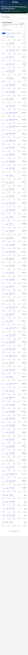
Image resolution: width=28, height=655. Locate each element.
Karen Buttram (12, 432)
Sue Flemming (12, 279)
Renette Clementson (13, 307)
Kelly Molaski (11, 36)
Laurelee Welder (12, 161)
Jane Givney (11, 300)
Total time (8, 33)
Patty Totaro (11, 487)
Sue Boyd (11, 376)
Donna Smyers (12, 63)
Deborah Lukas (12, 168)
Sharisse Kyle (11, 508)
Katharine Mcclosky (13, 355)
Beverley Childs (12, 105)
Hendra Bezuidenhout (13, 383)
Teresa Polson (12, 453)
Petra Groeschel (12, 341)
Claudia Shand (12, 439)
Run (24, 33)
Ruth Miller (11, 237)
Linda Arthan (11, 390)
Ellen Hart (11, 77)
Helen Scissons (12, 397)
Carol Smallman (12, 244)
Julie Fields (11, 216)
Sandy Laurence (12, 251)
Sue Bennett (11, 189)
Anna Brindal (11, 272)
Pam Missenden (12, 293)
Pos (3, 33)
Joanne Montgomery (13, 327)
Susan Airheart (12, 404)
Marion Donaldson (12, 133)
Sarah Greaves (12, 154)
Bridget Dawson (12, 84)
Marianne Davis (12, 418)
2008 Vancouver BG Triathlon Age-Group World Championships (14, 7)
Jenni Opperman (12, 515)
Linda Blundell (12, 147)
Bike (19, 33)
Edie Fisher (11, 56)
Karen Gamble (12, 286)
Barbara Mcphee (12, 348)
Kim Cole (11, 521)
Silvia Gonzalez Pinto (13, 119)
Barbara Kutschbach (13, 112)
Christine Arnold (12, 480)
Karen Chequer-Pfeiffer (14, 50)
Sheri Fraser (11, 43)
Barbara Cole (11, 258)
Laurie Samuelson (12, 334)
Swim (13, 33)
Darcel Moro (11, 195)
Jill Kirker (11, 223)
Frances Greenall (12, 369)
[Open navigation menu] (2, 2)
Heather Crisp (12, 466)
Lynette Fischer (12, 501)
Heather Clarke (12, 411)
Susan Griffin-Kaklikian (13, 126)
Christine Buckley (12, 209)
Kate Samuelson (12, 202)
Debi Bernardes (12, 91)
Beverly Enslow (12, 70)
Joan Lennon (11, 182)
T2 (21, 33)
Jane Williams (11, 314)
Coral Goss (11, 459)
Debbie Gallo (11, 230)
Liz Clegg (11, 494)
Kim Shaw (11, 98)
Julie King (11, 175)
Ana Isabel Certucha (13, 473)
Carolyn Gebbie (12, 425)
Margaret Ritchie (12, 140)
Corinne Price (11, 362)
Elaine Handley (12, 446)
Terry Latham (11, 265)
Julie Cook (11, 320)
